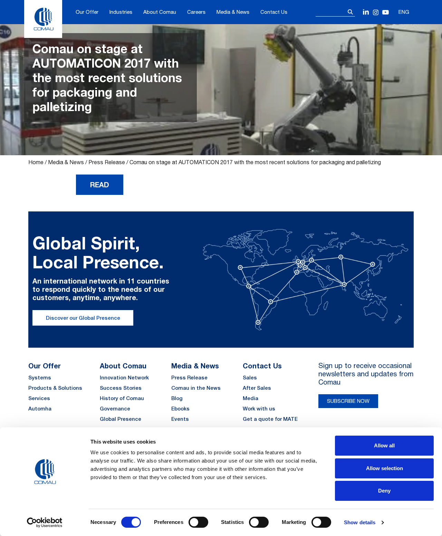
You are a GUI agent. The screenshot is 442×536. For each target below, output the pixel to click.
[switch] (198, 522)
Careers (196, 12)
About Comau (159, 12)
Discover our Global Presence (83, 318)
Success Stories (121, 388)
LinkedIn (366, 12)
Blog (177, 398)
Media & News (233, 12)
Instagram (376, 12)
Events (180, 419)
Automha (39, 408)
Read (99, 184)
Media (250, 398)
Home (36, 162)
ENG (403, 12)
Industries (120, 12)
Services (39, 398)
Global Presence (120, 419)
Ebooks (180, 408)
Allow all (384, 445)
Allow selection (384, 468)
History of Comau (122, 398)
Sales (250, 377)
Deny (384, 491)
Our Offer (87, 12)
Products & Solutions (55, 388)
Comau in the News (196, 388)
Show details (359, 522)
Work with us (259, 408)
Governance (115, 408)
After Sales (257, 388)
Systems (39, 377)
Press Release (106, 162)
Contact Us (273, 12)
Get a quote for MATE (270, 419)
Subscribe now (348, 401)
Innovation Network (124, 377)
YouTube (385, 12)
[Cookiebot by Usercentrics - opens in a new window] (45, 522)
